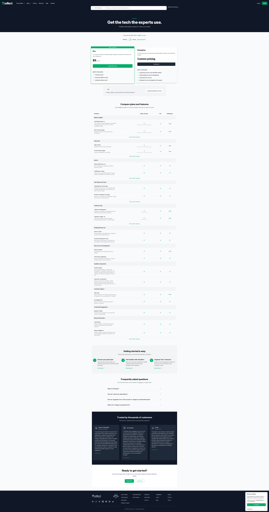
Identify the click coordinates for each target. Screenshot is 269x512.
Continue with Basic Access (154, 91)
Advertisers (124, 500)
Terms (169, 500)
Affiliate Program (125, 503)
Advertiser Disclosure (173, 7)
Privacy (170, 497)
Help (47, 3)
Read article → (158, 368)
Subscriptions (124, 497)
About (157, 497)
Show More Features (134, 137)
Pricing (34, 3)
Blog (157, 500)
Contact (53, 3)
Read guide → (129, 368)
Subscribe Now (112, 66)
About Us (41, 3)
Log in (258, 3)
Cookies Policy (259, 500)
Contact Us (156, 64)
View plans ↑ (101, 368)
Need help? (147, 497)
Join (264, 3)
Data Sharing (136, 497)
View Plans (129, 481)
